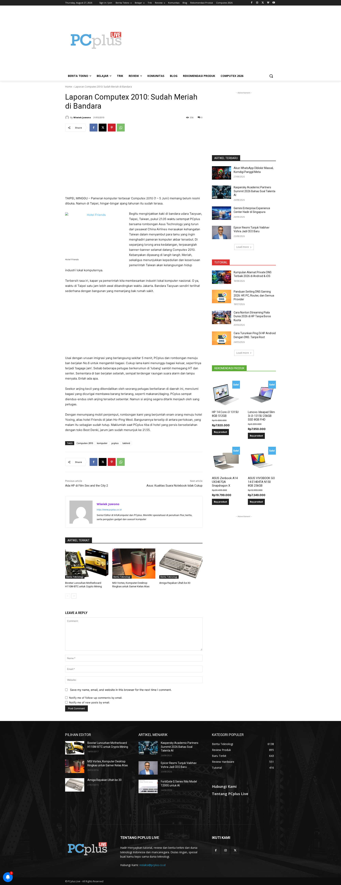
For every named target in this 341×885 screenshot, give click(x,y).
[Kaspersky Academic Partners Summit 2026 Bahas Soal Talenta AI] (221, 192)
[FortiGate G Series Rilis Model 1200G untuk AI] (148, 786)
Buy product (220, 432)
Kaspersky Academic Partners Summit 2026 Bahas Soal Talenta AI (254, 191)
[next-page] (73, 596)
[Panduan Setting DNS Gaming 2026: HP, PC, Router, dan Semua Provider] (221, 296)
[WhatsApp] (121, 127)
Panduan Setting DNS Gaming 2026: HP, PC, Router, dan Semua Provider (254, 295)
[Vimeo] (268, 3)
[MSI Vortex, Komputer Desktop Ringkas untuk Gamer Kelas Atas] (134, 563)
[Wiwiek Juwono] (67, 117)
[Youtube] (273, 3)
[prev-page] (67, 596)
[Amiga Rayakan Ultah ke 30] (180, 563)
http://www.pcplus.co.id (109, 509)
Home (68, 86)
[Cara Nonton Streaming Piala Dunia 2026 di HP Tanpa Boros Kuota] (221, 317)
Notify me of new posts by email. (89, 702)
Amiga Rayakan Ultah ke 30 (174, 582)
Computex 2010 (85, 443)
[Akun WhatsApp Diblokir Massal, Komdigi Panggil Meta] (221, 173)
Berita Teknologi (74, 576)
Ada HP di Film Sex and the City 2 (86, 485)
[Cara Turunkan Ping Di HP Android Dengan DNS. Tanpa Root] (221, 338)
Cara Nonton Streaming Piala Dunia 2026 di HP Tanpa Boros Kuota (252, 316)
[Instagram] (257, 3)
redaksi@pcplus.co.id (152, 865)
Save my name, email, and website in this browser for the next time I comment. (121, 689)
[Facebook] (251, 3)
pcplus (115, 443)
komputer (102, 443)
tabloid (126, 443)
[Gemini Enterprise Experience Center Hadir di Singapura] (221, 213)
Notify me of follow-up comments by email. (95, 697)
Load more (242, 247)
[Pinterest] (112, 127)
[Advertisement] (202, 40)
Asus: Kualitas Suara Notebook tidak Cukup (174, 485)
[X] (262, 3)
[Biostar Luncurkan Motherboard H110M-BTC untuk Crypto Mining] (86, 563)
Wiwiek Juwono (82, 117)
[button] (271, 76)
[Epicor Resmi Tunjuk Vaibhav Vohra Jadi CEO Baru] (221, 232)
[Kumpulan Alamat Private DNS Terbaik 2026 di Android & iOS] (221, 277)
